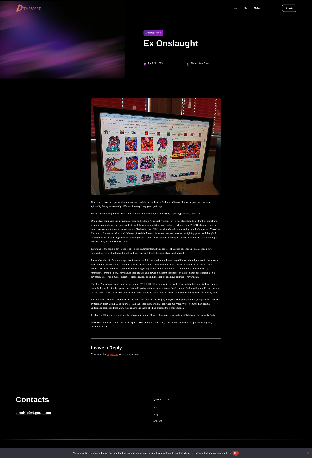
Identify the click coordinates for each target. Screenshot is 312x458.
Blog (155, 414)
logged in (112, 354)
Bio (155, 407)
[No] (308, 453)
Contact (157, 420)
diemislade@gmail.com (33, 413)
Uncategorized (153, 32)
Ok (235, 453)
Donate (289, 8)
